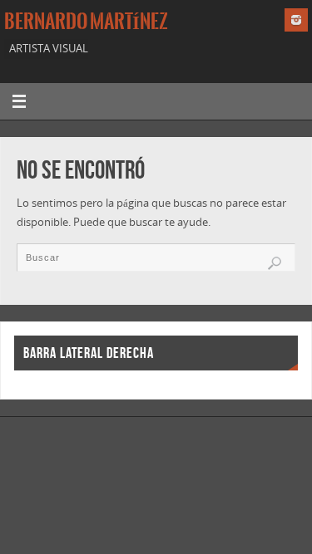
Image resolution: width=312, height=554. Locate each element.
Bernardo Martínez (86, 22)
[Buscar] (274, 263)
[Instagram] (296, 20)
